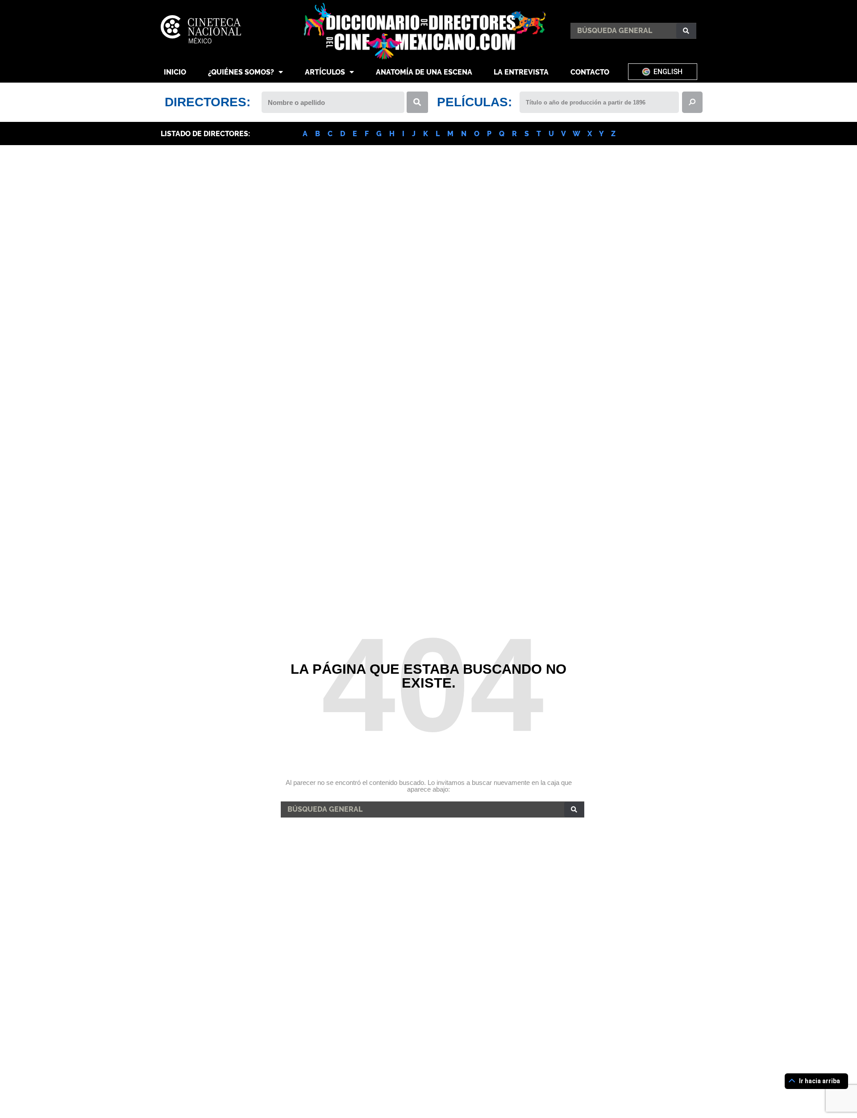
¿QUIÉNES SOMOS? (241, 72)
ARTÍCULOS (325, 72)
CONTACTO (589, 72)
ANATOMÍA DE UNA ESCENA (424, 72)
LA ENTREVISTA (521, 72)
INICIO (175, 72)
